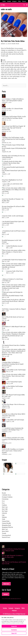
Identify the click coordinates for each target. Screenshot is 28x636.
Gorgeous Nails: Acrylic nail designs (12, 216)
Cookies (11, 598)
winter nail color (12, 78)
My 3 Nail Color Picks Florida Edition (13, 41)
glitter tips (13, 69)
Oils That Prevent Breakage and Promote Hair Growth (14, 562)
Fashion (4, 505)
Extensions (5, 499)
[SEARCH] (24, 5)
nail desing (23, 71)
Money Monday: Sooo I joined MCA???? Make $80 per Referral (13, 266)
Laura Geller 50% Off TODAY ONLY (13, 184)
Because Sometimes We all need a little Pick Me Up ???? (13, 207)
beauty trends (17, 62)
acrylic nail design (8, 62)
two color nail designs (13, 76)
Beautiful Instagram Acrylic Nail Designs (11, 241)
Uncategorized (6, 535)
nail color (19, 69)
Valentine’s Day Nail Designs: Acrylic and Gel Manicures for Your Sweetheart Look (13, 139)
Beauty (4, 493)
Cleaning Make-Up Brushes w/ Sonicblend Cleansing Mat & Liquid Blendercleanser (12, 364)
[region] (14, 625)
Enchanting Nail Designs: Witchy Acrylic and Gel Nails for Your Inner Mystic (14, 117)
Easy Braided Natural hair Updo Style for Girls (14, 171)
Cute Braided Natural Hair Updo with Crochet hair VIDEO (13, 222)
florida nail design (15, 67)
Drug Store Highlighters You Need (12, 180)
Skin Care (5, 529)
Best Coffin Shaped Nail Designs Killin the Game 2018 (13, 395)
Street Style (5, 531)
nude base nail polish (14, 73)
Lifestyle (4, 513)
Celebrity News (6, 495)
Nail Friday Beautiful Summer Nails (12, 295)
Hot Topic (5, 511)
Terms (19, 598)
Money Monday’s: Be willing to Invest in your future (13, 190)
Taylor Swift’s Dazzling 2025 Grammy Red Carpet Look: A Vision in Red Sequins (13, 450)
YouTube (4, 1)
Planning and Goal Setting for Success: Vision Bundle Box (13, 156)
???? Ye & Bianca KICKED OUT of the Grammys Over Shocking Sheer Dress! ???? (13, 439)
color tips (16, 63)
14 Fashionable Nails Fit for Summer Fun (14, 259)
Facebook (9, 1)
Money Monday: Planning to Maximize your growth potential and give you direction (13, 335)
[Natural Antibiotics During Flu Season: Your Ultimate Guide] (3, 546)
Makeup (4, 517)
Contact (6, 594)
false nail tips (15, 65)
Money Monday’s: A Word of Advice (12, 252)
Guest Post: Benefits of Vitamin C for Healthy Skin (12, 200)
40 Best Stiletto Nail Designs (14, 386)
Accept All (14, 626)
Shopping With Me (7, 527)
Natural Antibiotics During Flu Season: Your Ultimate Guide (13, 549)
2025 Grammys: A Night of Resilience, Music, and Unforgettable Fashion (13, 99)
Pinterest (24, 1)
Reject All (14, 633)
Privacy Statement (5, 598)
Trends (4, 533)
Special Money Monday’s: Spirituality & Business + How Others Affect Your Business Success (13, 352)
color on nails (9, 63)
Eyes (3, 501)
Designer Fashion (7, 497)
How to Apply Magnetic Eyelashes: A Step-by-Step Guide (12, 556)
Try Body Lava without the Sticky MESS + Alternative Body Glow (14, 415)
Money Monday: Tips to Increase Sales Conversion (13, 377)
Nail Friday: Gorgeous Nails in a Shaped (14, 309)
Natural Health (6, 523)
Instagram (14, 1)
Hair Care (5, 507)
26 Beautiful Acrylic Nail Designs (16, 370)
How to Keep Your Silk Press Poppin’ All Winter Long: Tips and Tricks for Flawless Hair (13, 127)
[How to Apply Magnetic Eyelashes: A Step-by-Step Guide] (3, 553)
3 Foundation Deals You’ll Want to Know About (13, 231)
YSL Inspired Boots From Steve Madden (13, 345)
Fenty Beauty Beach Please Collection (13, 301)
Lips (3, 515)
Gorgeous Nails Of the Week (14, 271)
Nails (4, 60)
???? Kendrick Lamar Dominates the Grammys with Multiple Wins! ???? (12, 429)
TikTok (19, 1)
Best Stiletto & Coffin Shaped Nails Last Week (13, 327)
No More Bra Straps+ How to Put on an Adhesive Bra (13, 405)
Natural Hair (5, 521)
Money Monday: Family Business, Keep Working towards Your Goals (13, 287)
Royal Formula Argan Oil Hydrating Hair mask (14, 149)
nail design (17, 71)
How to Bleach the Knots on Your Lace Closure (13, 317)
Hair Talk (4, 509)
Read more (6, 584)
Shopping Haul (6, 525)
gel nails (7, 69)
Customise (14, 630)
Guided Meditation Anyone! (14, 246)
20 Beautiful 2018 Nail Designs (15, 420)
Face (3, 503)
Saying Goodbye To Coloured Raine (12, 108)
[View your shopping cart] (27, 5)
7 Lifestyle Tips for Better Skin (11, 163)
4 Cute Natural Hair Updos (14, 382)
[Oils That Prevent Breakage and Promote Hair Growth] (3, 559)
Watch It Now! (6, 537)
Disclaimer (15, 598)
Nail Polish (4, 73)
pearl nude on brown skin (12, 74)
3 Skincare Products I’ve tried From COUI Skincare (12, 280)
